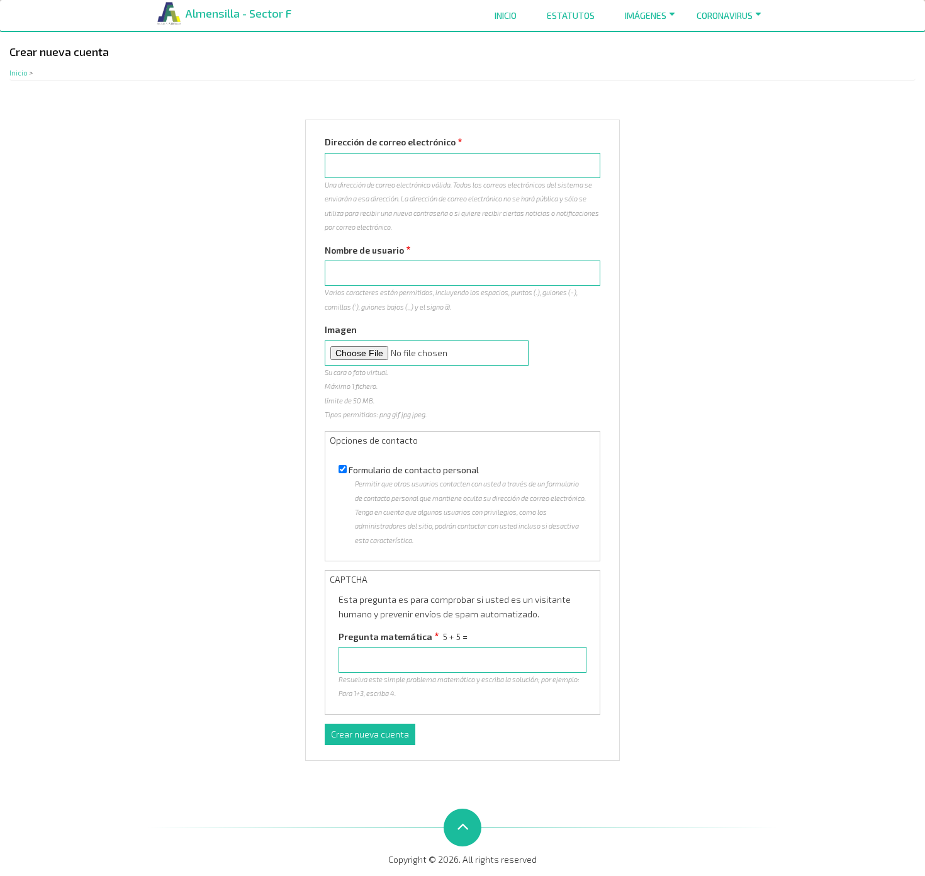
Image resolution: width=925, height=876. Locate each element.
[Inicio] (169, 12)
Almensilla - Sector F (238, 13)
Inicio (506, 15)
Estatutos (571, 15)
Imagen (341, 329)
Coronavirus (725, 15)
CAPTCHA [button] (348, 579)
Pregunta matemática (385, 636)
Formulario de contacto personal (414, 469)
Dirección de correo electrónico (390, 142)
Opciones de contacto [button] (374, 440)
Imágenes (645, 15)
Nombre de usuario (364, 250)
